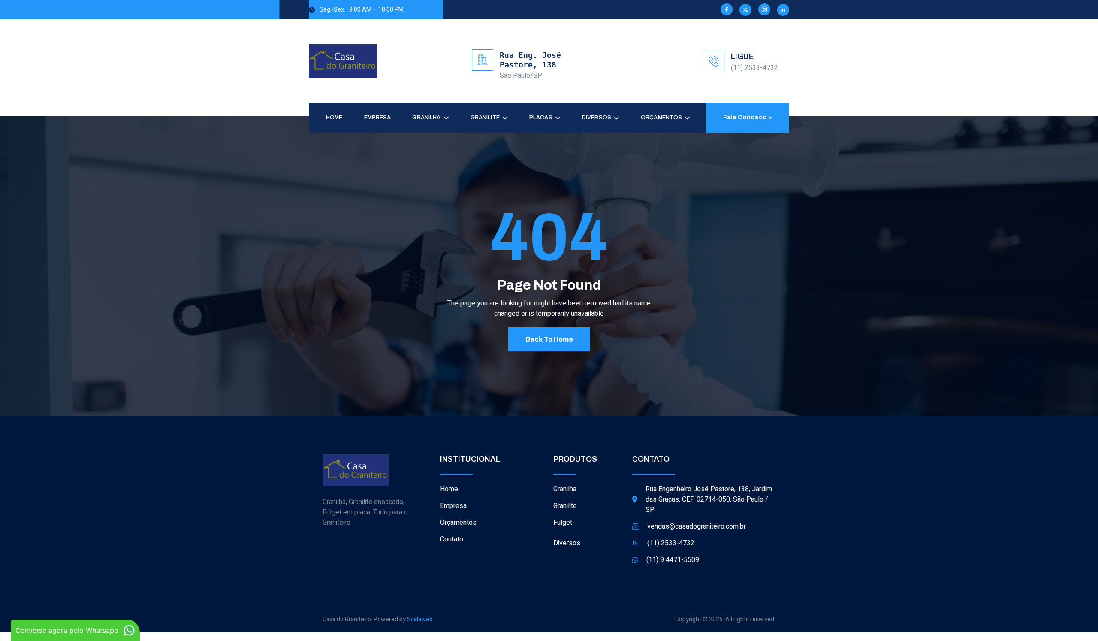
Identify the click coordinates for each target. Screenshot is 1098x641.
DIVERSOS (596, 118)
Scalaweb (420, 619)
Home (334, 118)
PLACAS (540, 118)
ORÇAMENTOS (661, 118)
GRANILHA (426, 118)
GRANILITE (485, 118)
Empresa (377, 118)
